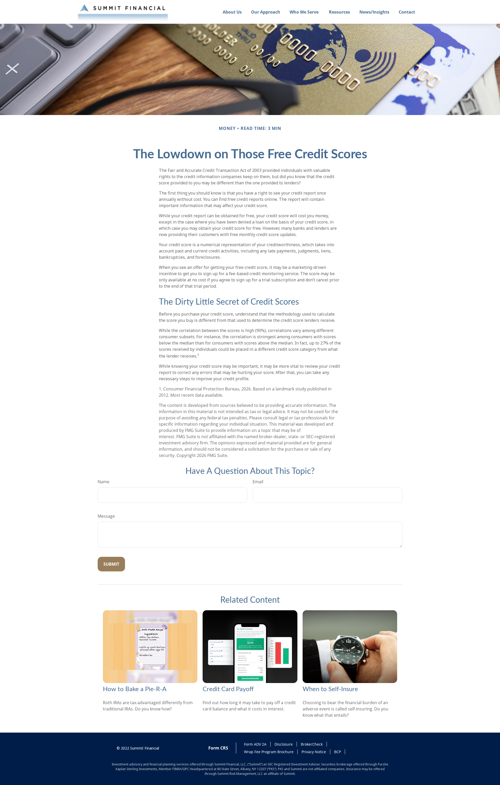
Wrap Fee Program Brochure (268, 751)
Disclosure (283, 744)
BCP (337, 751)
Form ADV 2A (255, 744)
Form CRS (218, 748)
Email (258, 482)
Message (106, 516)
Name (103, 482)
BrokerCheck (312, 744)
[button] (232, 12)
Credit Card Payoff (228, 689)
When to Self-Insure (330, 689)
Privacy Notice (314, 751)
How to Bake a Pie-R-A (134, 689)
